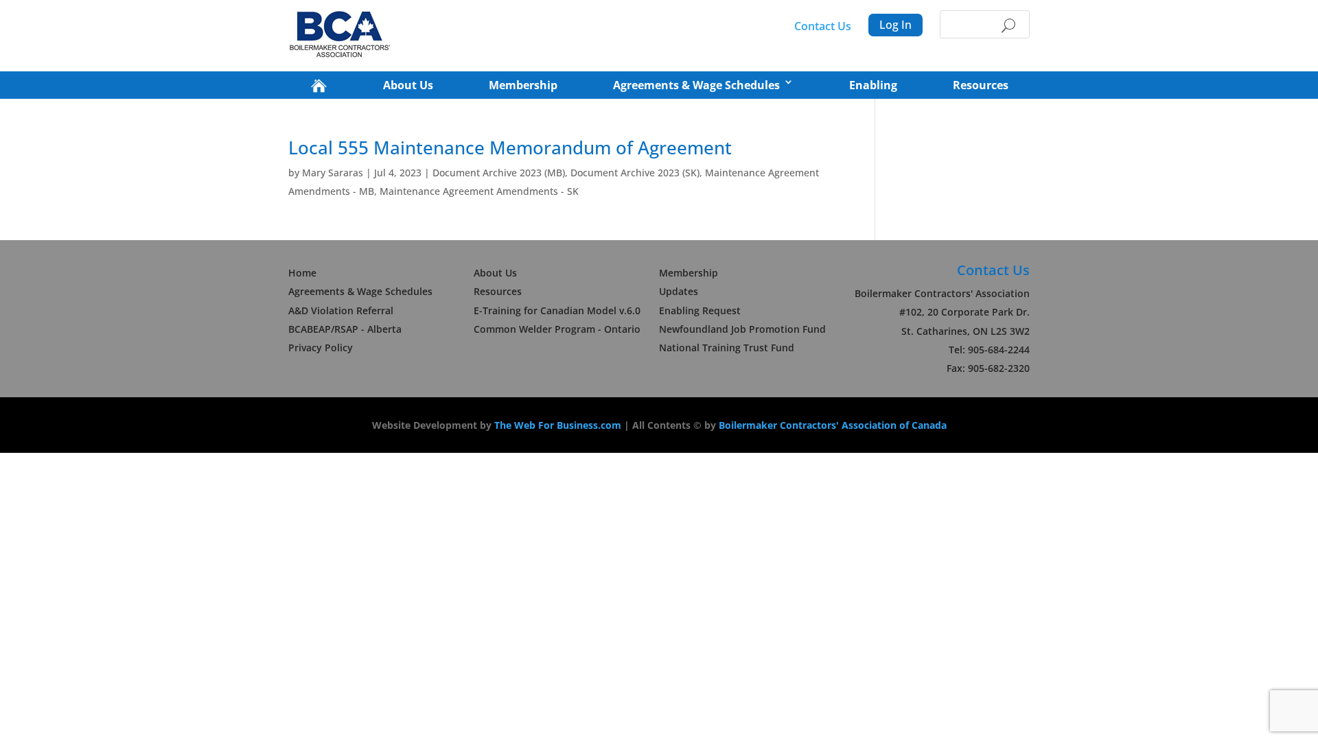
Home (302, 272)
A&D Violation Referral (340, 310)
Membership (523, 85)
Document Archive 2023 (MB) (498, 172)
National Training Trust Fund (726, 347)
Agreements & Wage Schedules (696, 85)
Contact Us (822, 26)
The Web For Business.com (557, 425)
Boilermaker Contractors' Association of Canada (833, 425)
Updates (678, 291)
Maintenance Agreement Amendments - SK (479, 191)
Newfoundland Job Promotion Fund (742, 329)
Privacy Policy (320, 347)
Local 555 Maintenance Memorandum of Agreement (510, 147)
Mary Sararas (332, 172)
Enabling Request (700, 310)
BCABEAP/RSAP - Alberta (345, 329)
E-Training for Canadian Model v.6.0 (557, 310)
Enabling (873, 85)
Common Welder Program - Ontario (557, 329)
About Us (408, 85)
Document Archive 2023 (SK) (635, 172)
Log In (895, 24)
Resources (980, 85)
